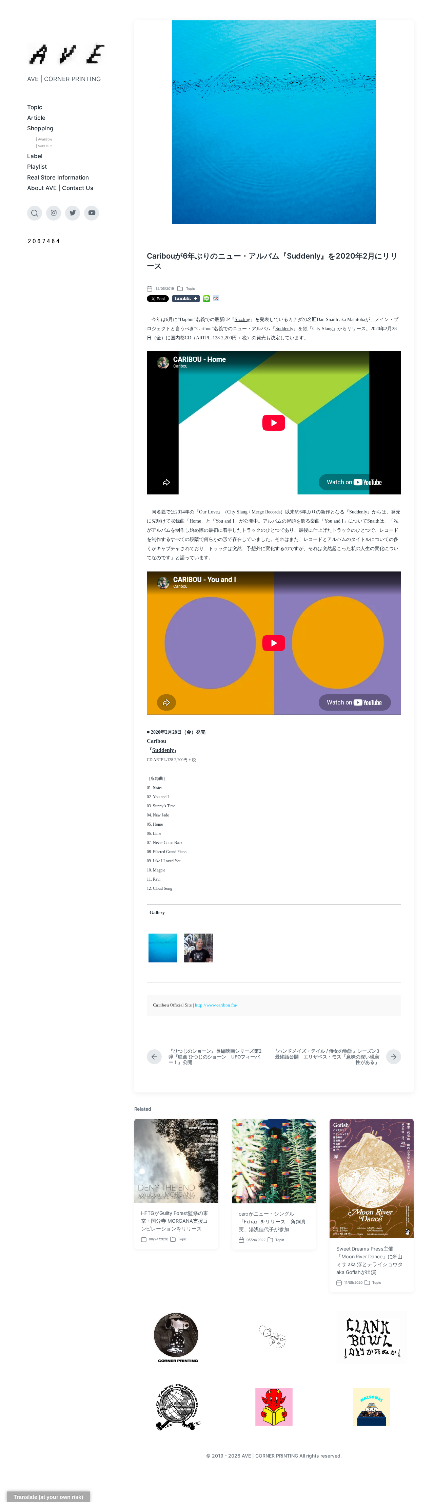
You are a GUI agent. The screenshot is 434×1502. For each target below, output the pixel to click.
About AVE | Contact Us (60, 188)
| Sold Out (44, 146)
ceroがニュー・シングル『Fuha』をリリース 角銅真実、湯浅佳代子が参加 (272, 1222)
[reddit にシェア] (216, 298)
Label (34, 156)
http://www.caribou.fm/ (216, 1005)
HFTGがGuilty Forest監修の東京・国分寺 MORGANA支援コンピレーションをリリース (174, 1221)
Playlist (37, 166)
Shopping (40, 128)
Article (36, 117)
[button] (163, 948)
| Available (44, 139)
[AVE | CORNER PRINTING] (67, 54)
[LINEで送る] (206, 298)
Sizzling (242, 319)
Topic (34, 107)
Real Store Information (58, 177)
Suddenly (284, 328)
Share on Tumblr (186, 298)
